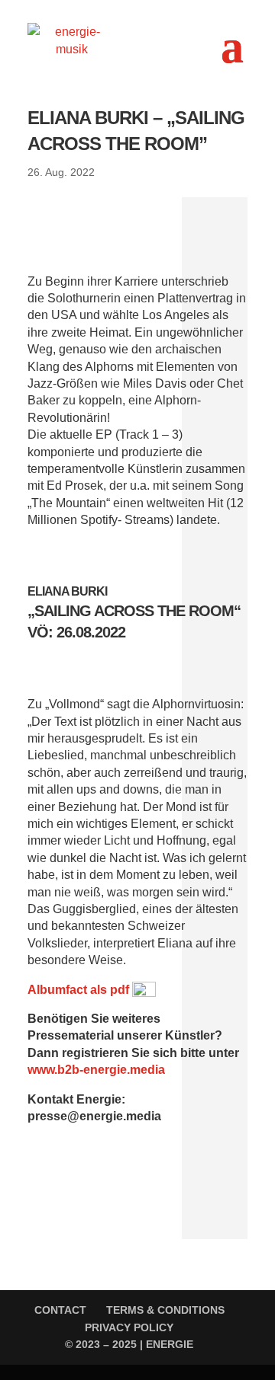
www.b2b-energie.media (96, 1069)
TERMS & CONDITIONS (165, 1310)
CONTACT (60, 1310)
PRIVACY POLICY (129, 1327)
